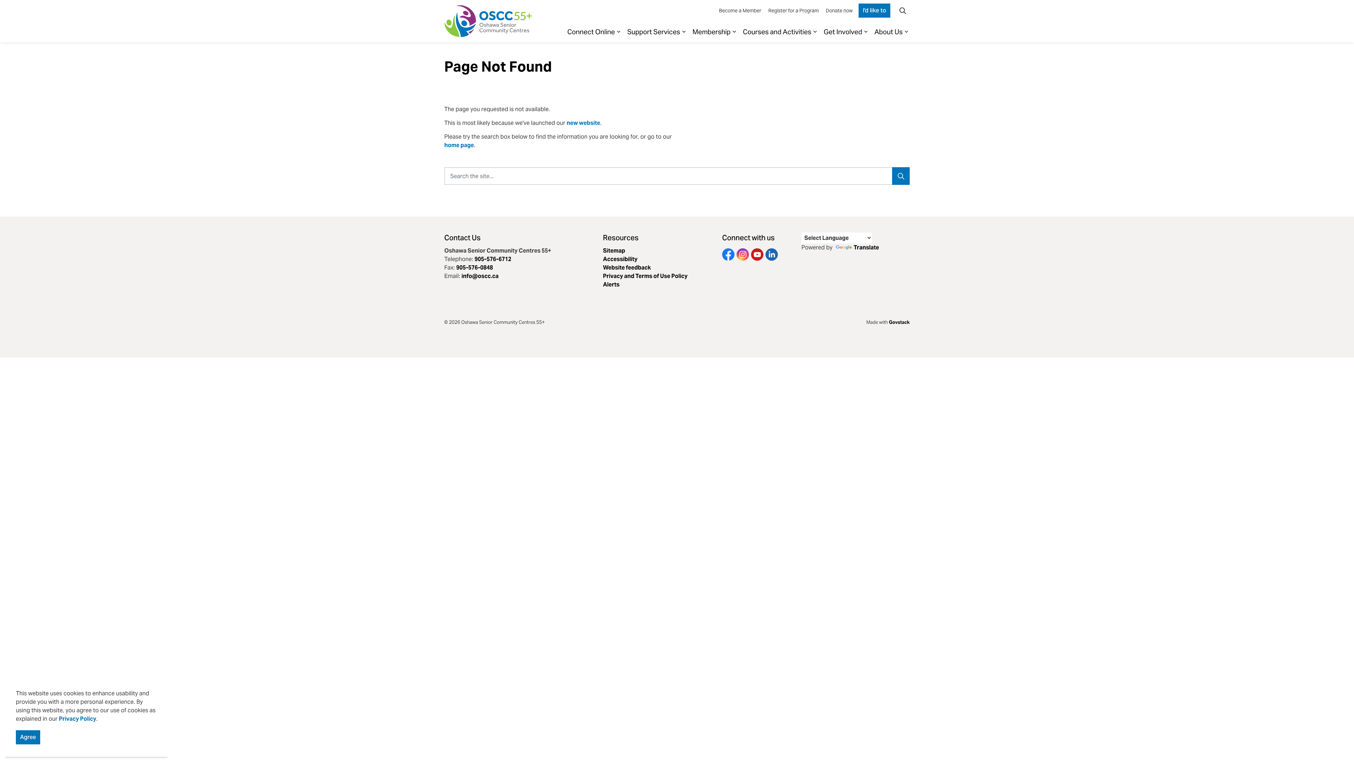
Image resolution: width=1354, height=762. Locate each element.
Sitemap (614, 250)
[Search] (901, 176)
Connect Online (591, 32)
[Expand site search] (903, 10)
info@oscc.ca (480, 276)
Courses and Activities (777, 32)
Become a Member (740, 10)
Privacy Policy (77, 718)
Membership (712, 32)
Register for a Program (793, 10)
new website (583, 123)
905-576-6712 (493, 259)
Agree (28, 737)
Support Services (653, 32)
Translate (866, 247)
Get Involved (843, 32)
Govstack (899, 322)
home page (459, 145)
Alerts (611, 284)
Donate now (839, 10)
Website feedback (627, 267)
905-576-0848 (474, 267)
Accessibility (620, 259)
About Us (888, 32)
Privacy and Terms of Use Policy (645, 276)
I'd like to (874, 10)
